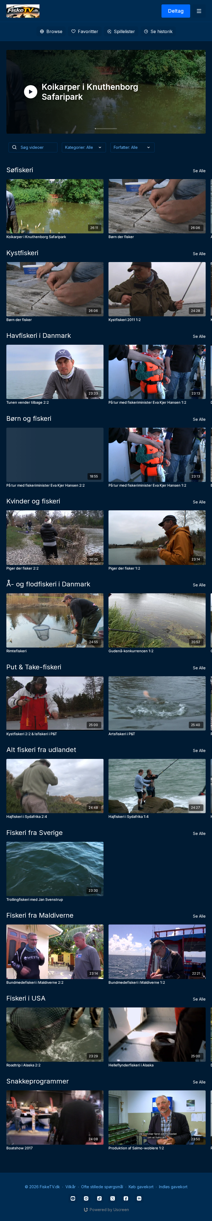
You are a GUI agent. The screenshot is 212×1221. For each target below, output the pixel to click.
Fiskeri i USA (26, 998)
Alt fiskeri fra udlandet (41, 750)
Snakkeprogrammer (37, 1081)
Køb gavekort (141, 1186)
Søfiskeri (19, 170)
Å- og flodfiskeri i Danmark (48, 584)
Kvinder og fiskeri (33, 501)
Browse (54, 31)
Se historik (161, 31)
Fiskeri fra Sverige (34, 833)
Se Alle (199, 170)
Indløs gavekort (173, 1186)
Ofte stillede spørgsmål (102, 1186)
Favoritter (88, 31)
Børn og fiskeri (28, 418)
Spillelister (124, 31)
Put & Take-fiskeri (33, 667)
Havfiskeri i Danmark (38, 335)
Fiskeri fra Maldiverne (39, 915)
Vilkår (70, 1186)
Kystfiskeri (22, 253)
